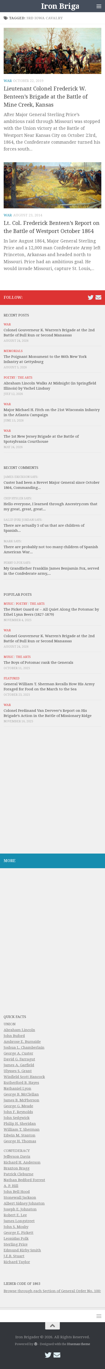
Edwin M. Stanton (19, 1135)
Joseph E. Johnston (20, 1209)
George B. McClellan (21, 1094)
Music (8, 603)
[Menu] (99, 6)
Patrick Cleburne (18, 1174)
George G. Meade (18, 1106)
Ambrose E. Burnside (22, 1041)
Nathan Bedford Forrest (24, 1180)
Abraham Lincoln (19, 1030)
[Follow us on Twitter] (91, 297)
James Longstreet (19, 1221)
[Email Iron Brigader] (98, 297)
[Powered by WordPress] (35, 1344)
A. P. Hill (11, 1186)
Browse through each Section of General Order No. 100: (52, 1291)
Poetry (9, 377)
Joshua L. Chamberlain (24, 1047)
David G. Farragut (19, 1059)
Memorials (13, 351)
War (8, 81)
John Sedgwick (17, 1118)
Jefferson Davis (17, 1156)
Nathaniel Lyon (17, 1088)
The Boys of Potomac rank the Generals (38, 662)
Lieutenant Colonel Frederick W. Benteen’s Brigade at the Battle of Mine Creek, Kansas (46, 97)
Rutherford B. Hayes (21, 1082)
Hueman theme (78, 1344)
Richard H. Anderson (22, 1162)
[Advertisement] (52, 791)
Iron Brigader (67, 6)
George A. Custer (18, 1053)
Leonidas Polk (16, 1238)
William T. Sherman (22, 1129)
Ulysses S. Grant (18, 1071)
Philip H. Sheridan (20, 1123)
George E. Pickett (18, 1232)
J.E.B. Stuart (14, 1256)
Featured (12, 678)
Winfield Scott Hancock (24, 1077)
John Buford (14, 1036)
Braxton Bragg (17, 1168)
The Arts (25, 377)
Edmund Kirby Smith (22, 1250)
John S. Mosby (16, 1227)
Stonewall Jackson (20, 1197)
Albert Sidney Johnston (24, 1203)
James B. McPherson (21, 1100)
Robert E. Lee (15, 1215)
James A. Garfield (19, 1065)
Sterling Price (16, 1244)
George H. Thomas (20, 1141)
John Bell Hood (17, 1191)
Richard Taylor (17, 1262)
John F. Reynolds (18, 1112)
